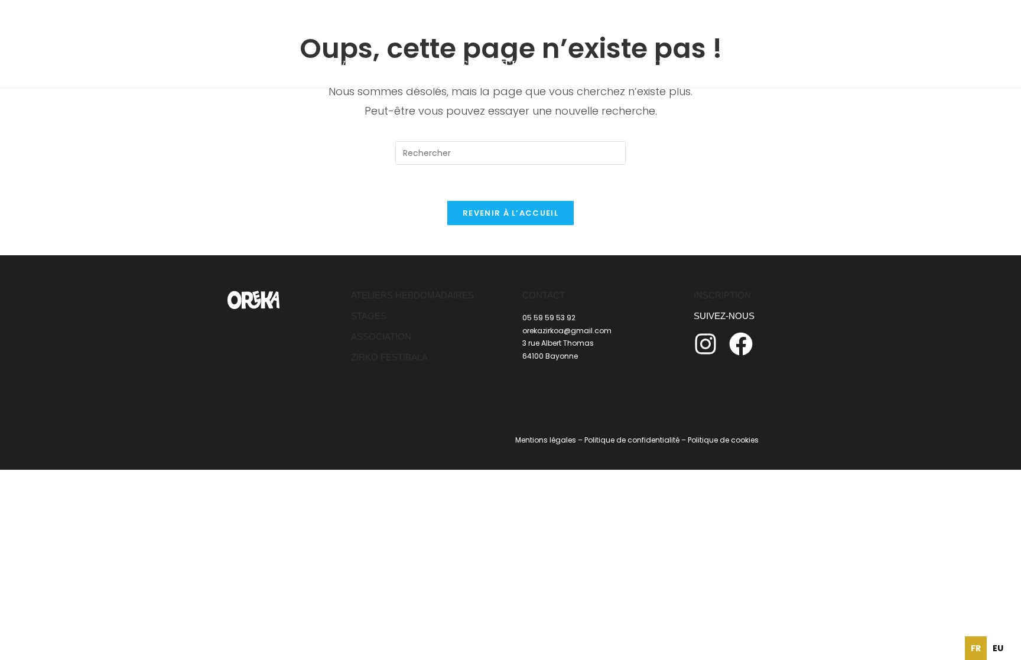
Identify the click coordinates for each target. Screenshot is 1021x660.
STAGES (368, 316)
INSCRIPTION (722, 295)
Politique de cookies (723, 440)
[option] (998, 648)
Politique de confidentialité (631, 440)
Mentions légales (545, 440)
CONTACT (543, 295)
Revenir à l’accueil (510, 213)
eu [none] (998, 648)
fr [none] (976, 648)
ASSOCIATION (381, 336)
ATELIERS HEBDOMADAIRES (412, 295)
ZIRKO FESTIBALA (389, 357)
